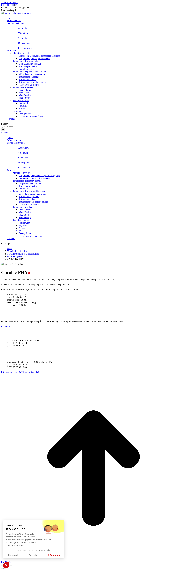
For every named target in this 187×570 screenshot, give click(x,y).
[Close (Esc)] (2, 565)
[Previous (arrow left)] (2, 568)
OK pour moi (54, 555)
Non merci (13, 555)
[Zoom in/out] (11, 565)
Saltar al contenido (9, 2)
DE (12, 5)
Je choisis (33, 555)
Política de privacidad (29, 372)
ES (16, 5)
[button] (6, 565)
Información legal (9, 372)
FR (2, 5)
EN (7, 5)
